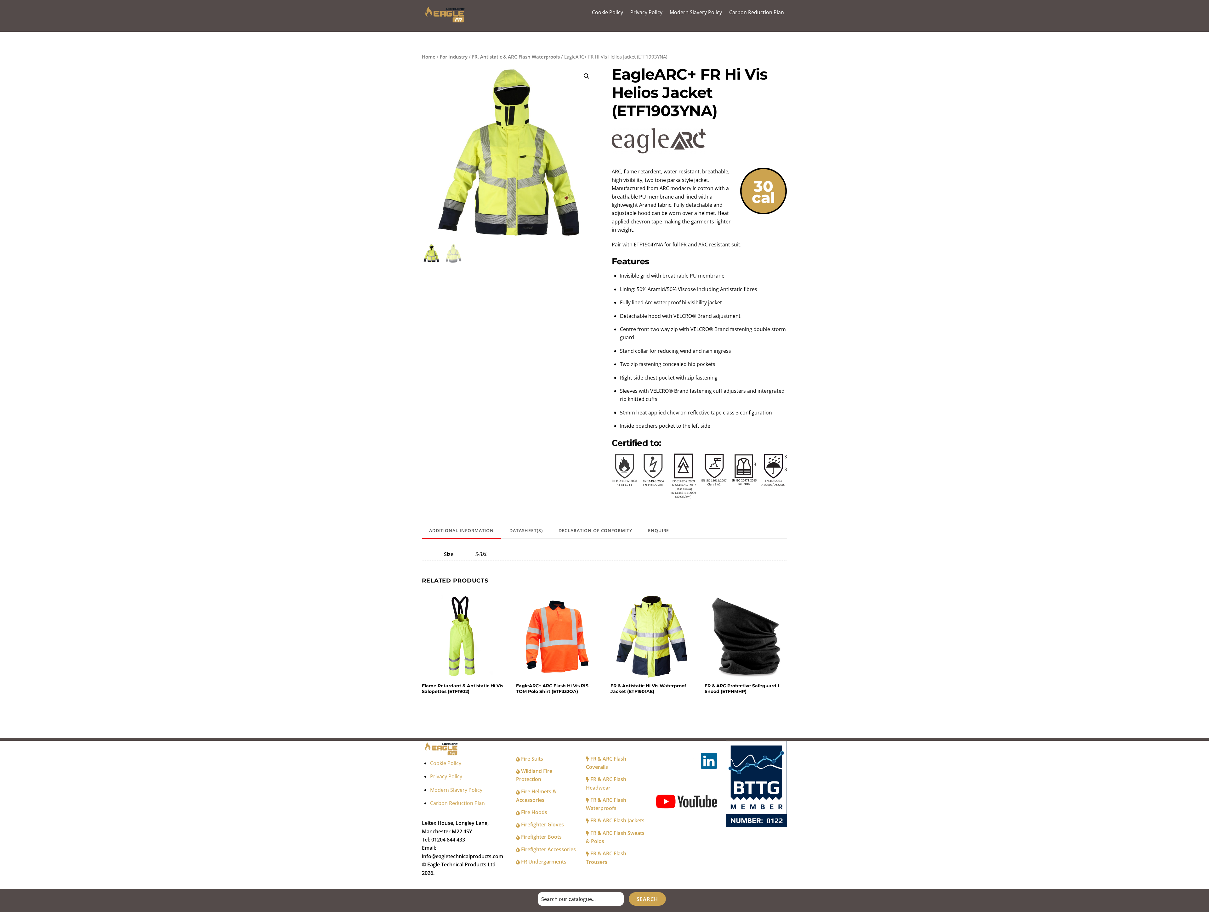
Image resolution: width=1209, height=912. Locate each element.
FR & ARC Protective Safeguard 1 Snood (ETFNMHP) (742, 688)
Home (428, 56)
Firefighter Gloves (542, 824)
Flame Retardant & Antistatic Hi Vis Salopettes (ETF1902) (462, 688)
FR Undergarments (543, 861)
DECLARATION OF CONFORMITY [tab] (596, 530)
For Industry (454, 56)
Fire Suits (531, 758)
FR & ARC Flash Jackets (616, 820)
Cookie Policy (607, 12)
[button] (586, 76)
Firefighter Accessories (548, 849)
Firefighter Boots (541, 836)
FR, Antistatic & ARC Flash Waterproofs (516, 56)
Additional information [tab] (461, 530)
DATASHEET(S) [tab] (525, 530)
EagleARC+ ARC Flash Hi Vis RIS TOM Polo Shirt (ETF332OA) (552, 688)
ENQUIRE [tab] (658, 530)
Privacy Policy (646, 12)
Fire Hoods (533, 812)
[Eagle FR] (446, 21)
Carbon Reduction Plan (756, 12)
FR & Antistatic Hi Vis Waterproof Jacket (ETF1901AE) (648, 688)
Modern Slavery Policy (696, 12)
